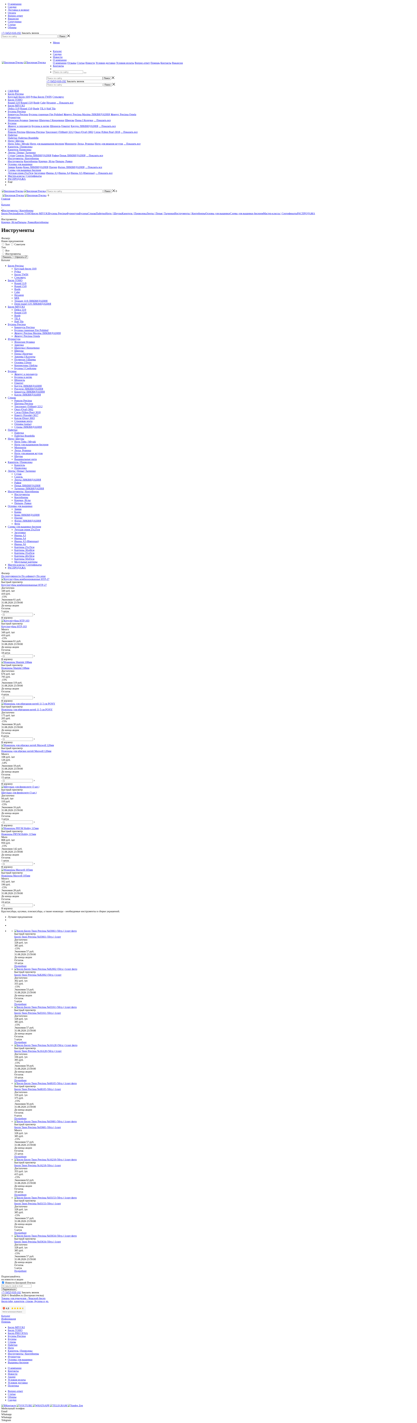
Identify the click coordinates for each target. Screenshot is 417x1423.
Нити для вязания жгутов (109, 143)
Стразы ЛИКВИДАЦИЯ (28, 427)
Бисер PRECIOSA (18, 1333)
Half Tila (51, 108)
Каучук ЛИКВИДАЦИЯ (84, 126)
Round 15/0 (27, 102)
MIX (16, 298)
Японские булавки (18, 120)
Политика (13, 1385)
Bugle (36, 102)
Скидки (12, 1400)
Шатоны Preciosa (35, 132)
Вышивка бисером (18, 1362)
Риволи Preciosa (16, 132)
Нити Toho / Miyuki (18, 143)
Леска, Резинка (85, 143)
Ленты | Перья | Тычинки (22, 152)
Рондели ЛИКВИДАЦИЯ (28, 388)
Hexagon (51, 102)
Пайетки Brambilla (28, 137)
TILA (43, 108)
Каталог (5, 1316)
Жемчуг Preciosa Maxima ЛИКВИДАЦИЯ (87, 114)
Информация (8, 1318)
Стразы (12, 129)
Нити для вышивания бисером (47, 143)
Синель (20, 155)
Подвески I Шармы (25, 359)
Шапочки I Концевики (51, 120)
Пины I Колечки (84, 120)
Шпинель (55, 126)
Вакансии (177, 63)
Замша (11, 167)
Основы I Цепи (22, 362)
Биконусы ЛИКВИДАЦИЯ (29, 391)
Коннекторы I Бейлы (25, 365)
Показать (7, 257)
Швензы (69, 120)
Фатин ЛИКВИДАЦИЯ (71, 167)
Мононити (71, 143)
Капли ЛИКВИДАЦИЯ (27, 394)
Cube (43, 102)
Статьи (81, 63)
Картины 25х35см (24, 547)
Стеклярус (58, 96)
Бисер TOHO (15, 99)
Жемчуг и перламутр (19, 126)
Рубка (34, 96)
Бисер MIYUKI (16, 105)
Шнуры (18, 456)
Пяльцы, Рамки (63, 161)
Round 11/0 (14, 102)
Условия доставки (105, 63)
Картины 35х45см (24, 553)
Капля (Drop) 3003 (24, 418)
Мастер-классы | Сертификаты (25, 176)
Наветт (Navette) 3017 (26, 415)
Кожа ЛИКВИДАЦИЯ (35, 167)
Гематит (65, 126)
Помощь (155, 63)
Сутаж (11, 155)
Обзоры (12, 1397)
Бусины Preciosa (17, 111)
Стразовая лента (23, 421)
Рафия (55, 155)
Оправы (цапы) (22, 424)
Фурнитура (14, 117)
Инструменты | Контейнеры (23, 158)
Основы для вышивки (20, 164)
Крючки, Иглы (46, 161)
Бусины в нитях (40, 126)
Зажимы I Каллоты (24, 356)
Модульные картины (25, 561)
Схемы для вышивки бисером (24, 170)
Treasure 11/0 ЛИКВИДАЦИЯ (31, 301)
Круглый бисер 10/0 (19, 96)
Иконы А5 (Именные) (83, 173)
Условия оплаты (125, 63)
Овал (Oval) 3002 (83, 132)
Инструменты (15, 161)
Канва (19, 167)
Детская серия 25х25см (20, 173)
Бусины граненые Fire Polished (46, 114)
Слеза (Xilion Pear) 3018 (107, 132)
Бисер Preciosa (16, 94)
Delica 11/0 (14, 108)
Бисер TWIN (45, 96)
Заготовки (39, 173)
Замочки (33, 120)
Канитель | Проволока (20, 146)
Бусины (12, 123)
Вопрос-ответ (142, 63)
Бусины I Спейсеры (25, 368)
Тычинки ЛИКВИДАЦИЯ (29, 488)
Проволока (25, 149)
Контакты (165, 63)
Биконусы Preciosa (18, 114)
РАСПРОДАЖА (17, 179)
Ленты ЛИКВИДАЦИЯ (38, 155)
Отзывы (71, 63)
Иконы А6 (20, 544)
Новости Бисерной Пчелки (20, 1282)
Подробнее (20, 966)
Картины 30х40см (24, 550)
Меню (56, 42)
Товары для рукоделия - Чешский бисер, (23, 1298)
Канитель (13, 149)
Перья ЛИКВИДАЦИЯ (72, 155)
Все (7, 250)
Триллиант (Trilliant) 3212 (59, 132)
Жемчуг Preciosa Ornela (123, 114)
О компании (60, 63)
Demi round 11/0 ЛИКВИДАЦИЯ (32, 303)
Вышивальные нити (25, 459)
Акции (11, 1376)
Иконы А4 (64, 173)
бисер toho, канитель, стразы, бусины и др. (25, 1301)
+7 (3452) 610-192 (11, 33)
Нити (11, 1347)
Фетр (17, 523)
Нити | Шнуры (16, 140)
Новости (90, 63)
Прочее (53, 167)
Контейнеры (31, 161)
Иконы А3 (52, 173)
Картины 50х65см (24, 559)
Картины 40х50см (24, 556)
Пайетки (12, 135)
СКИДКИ (13, 91)
